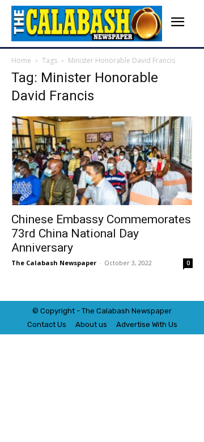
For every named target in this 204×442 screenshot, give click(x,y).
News (141, 311)
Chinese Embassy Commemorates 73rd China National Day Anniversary (101, 233)
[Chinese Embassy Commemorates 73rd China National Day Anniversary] (102, 160)
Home (21, 60)
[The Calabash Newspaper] (86, 23)
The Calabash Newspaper (53, 262)
